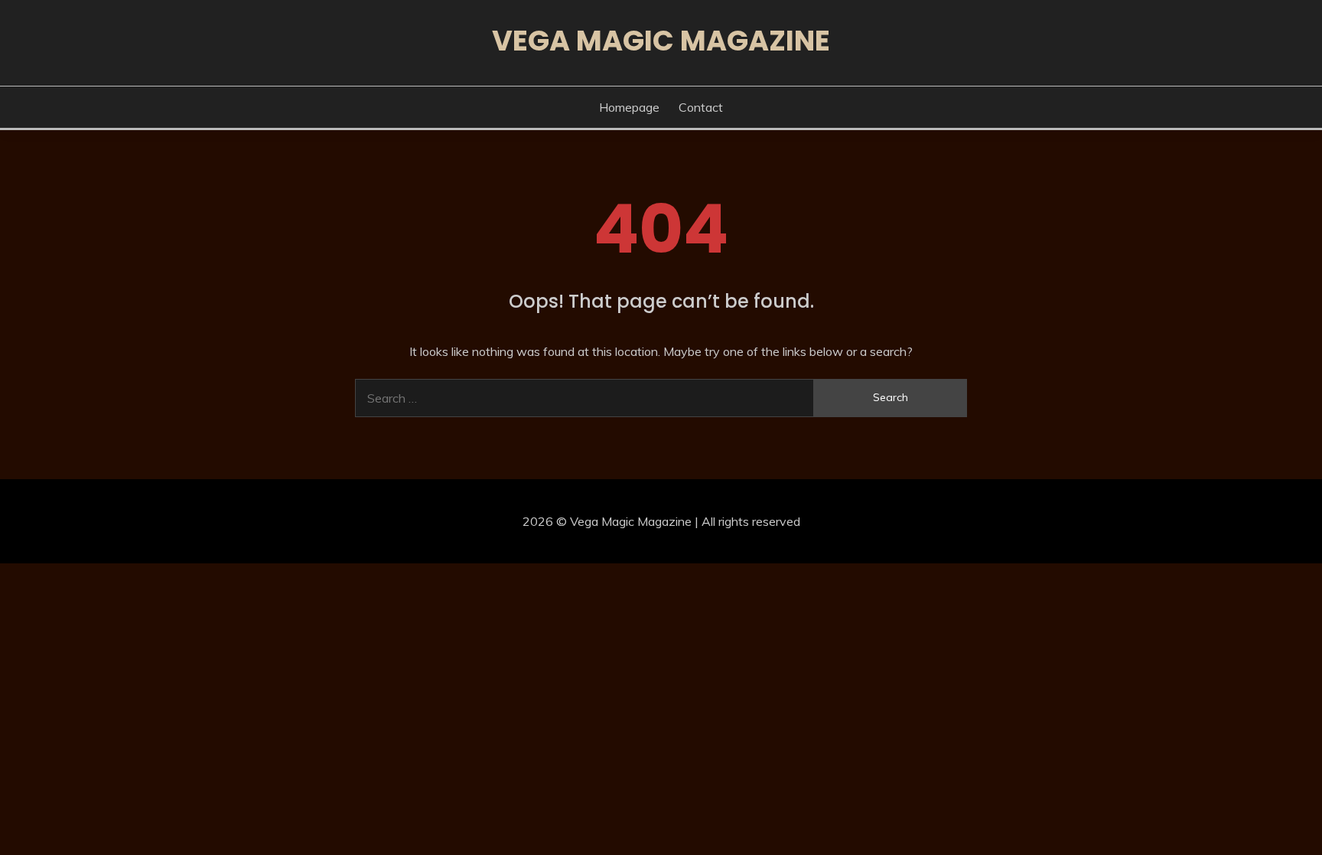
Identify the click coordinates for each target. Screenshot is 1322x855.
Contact (701, 107)
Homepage (629, 107)
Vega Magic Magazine (661, 40)
